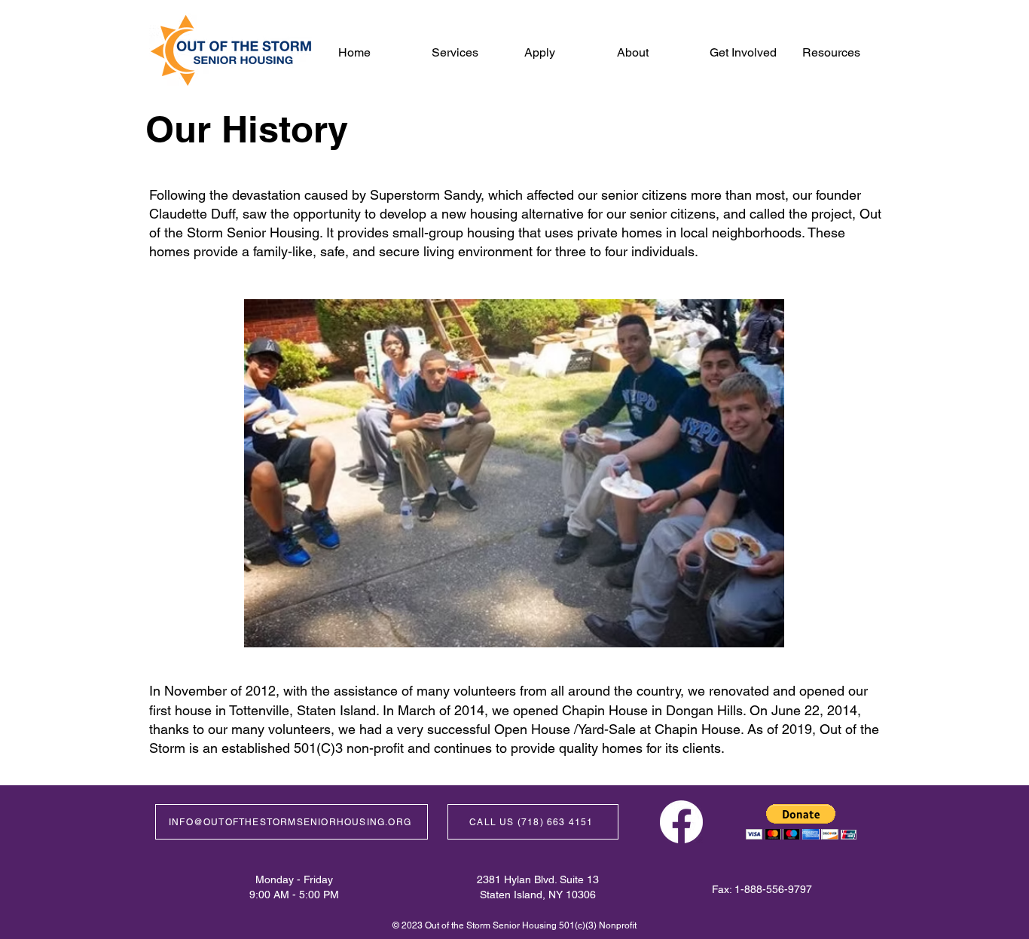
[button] (652, 52)
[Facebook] (681, 821)
